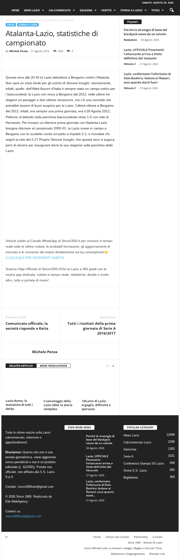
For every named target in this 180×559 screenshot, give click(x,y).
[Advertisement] (61, 192)
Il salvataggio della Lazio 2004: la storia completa (58, 405)
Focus (20, 20)
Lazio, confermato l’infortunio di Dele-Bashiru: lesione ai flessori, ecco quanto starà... (100, 488)
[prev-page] (107, 365)
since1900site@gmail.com (36, 486)
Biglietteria (131, 477)
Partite (106, 10)
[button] (171, 10)
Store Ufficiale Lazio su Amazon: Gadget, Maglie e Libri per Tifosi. (123, 548)
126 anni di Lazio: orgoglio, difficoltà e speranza (96, 405)
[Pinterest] (32, 63)
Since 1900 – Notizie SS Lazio (145, 542)
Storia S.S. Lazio (28, 24)
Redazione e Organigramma (128, 553)
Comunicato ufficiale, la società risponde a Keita (27, 326)
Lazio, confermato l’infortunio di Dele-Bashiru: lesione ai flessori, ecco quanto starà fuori (147, 78)
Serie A (128, 456)
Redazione (130, 40)
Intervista (130, 449)
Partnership (141, 537)
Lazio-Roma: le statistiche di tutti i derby (19, 405)
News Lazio (32, 10)
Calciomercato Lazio (137, 442)
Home (15, 10)
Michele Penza (18, 51)
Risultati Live (157, 553)
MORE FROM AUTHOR (53, 365)
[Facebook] (10, 63)
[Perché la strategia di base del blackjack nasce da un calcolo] (73, 441)
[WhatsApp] (42, 63)
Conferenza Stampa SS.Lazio (144, 463)
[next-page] (113, 365)
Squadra (86, 10)
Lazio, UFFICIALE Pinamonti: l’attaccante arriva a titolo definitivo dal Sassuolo (144, 54)
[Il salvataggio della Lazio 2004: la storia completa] (61, 384)
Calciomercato (60, 10)
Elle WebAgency (16, 501)
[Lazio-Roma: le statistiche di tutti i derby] (23, 384)
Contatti (157, 537)
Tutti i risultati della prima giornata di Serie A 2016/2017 (92, 328)
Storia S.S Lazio (131, 10)
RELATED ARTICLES (21, 365)
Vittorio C (130, 64)
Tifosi (155, 10)
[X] (21, 63)
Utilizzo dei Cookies (117, 537)
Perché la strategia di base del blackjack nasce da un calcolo (145, 32)
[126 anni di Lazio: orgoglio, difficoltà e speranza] (99, 384)
